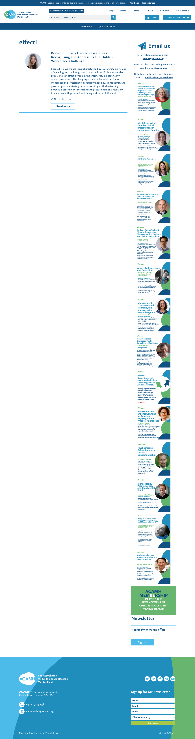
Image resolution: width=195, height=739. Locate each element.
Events (154, 17)
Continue (134, 3)
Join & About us (182, 10)
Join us (54, 733)
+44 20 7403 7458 (35, 704)
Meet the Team (43, 733)
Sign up (142, 642)
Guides (136, 10)
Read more (63, 106)
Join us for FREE (107, 26)
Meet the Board (27, 733)
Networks (164, 10)
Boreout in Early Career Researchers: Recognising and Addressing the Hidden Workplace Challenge (82, 57)
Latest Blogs (86, 26)
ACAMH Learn (66, 10)
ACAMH (171, 733)
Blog (111, 10)
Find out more (148, 3)
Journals (149, 10)
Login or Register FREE (175, 17)
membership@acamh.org (154, 67)
